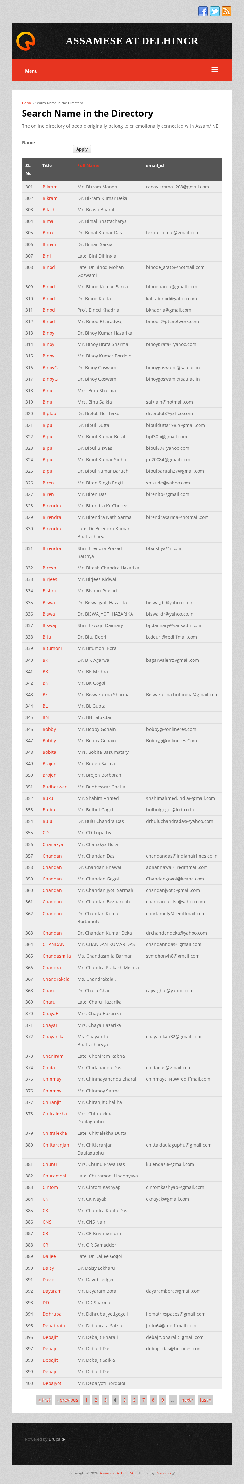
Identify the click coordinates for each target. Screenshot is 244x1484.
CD (46, 833)
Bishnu (50, 591)
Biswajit (51, 625)
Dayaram (52, 1291)
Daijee (49, 1256)
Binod (49, 267)
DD (46, 1302)
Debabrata (54, 1326)
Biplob (49, 413)
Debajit (50, 1337)
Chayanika (53, 1037)
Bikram (50, 187)
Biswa (49, 602)
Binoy (48, 333)
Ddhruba (52, 1314)
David (49, 1279)
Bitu (47, 637)
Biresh (49, 568)
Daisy (48, 1268)
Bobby (49, 729)
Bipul (48, 425)
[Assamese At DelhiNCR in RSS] (226, 11)
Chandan (52, 856)
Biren (48, 483)
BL (45, 706)
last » (205, 1400)
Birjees (50, 579)
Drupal (57, 1439)
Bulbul (50, 810)
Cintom (50, 1187)
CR (45, 1233)
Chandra (52, 968)
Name (28, 142)
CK (45, 1199)
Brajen (50, 763)
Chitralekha (55, 1114)
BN (46, 717)
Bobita (49, 752)
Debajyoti (53, 1383)
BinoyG (50, 367)
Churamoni (54, 1176)
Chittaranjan (56, 1145)
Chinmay (52, 1079)
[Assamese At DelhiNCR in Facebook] (203, 11)
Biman (49, 244)
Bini (47, 256)
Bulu (47, 821)
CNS (47, 1222)
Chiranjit (52, 1102)
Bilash (49, 210)
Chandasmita (57, 956)
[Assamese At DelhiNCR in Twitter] (215, 11)
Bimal (49, 221)
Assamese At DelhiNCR (118, 1473)
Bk (45, 694)
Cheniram (53, 1056)
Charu (49, 990)
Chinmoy (52, 1091)
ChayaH (51, 1013)
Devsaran (165, 1473)
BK (45, 660)
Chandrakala (56, 979)
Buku (48, 798)
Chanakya (53, 844)
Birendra (52, 506)
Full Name (88, 165)
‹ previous (67, 1400)
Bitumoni (52, 648)
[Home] (26, 49)
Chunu (50, 1164)
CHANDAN (53, 944)
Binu (47, 390)
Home (27, 103)
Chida (49, 1067)
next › (187, 1400)
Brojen (50, 775)
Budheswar (55, 787)
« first (44, 1400)
